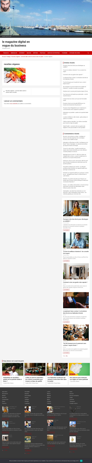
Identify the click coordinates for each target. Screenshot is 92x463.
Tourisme (64, 53)
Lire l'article (66, 230)
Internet (22, 53)
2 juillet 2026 (50, 383)
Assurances (5, 393)
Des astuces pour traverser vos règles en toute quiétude (79, 378)
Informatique (67, 217)
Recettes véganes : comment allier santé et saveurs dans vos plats (16, 91)
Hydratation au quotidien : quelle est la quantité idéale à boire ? (12, 379)
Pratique (42, 53)
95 (66, 356)
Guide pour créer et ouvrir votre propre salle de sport (75, 160)
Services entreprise (54, 53)
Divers (3, 401)
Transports (72, 401)
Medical (49, 395)
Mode (64, 280)
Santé (64, 249)
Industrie (27, 393)
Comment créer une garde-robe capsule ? (73, 74)
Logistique (27, 403)
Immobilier (14, 53)
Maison (29, 53)
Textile (71, 397)
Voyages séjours (75, 53)
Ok (81, 460)
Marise (11, 383)
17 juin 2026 (72, 381)
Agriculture (4, 391)
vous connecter (13, 103)
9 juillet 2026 (28, 383)
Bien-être (6, 374)
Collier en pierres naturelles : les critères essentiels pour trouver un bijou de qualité (34, 379)
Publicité (49, 403)
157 (6, 450)
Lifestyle (27, 401)
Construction (5, 399)
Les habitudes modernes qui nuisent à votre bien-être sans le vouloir (57, 379)
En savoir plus (6, 418)
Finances (6, 53)
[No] (90, 461)
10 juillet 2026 (6, 383)
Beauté (3, 395)
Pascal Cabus (35, 383)
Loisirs (48, 391)
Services (72, 393)
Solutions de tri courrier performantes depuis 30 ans (75, 91)
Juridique (27, 399)
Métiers (35, 53)
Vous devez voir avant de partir (13, 361)
